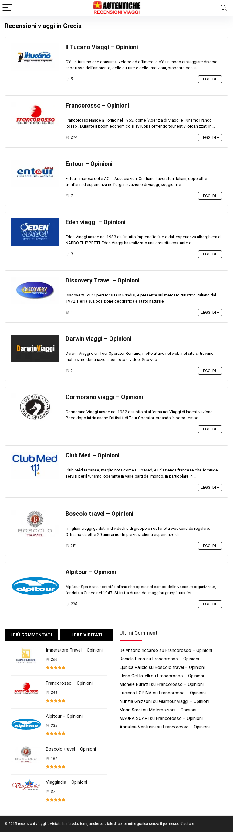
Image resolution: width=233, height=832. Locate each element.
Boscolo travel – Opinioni (99, 513)
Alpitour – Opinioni (91, 572)
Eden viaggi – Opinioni (96, 222)
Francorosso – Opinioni (97, 105)
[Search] (223, 8)
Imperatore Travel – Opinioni (74, 650)
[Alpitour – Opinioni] (35, 571)
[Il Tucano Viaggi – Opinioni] (35, 46)
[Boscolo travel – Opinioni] (35, 512)
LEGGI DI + (210, 79)
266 (54, 659)
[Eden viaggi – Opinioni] (35, 221)
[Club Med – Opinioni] (35, 454)
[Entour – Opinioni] (35, 163)
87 (53, 791)
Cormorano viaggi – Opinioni (104, 397)
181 (74, 545)
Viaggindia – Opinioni (66, 782)
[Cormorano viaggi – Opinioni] (35, 396)
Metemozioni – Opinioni (172, 710)
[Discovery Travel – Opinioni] (35, 279)
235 (74, 604)
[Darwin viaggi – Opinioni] (35, 338)
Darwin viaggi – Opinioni (98, 338)
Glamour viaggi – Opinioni (184, 701)
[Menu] (7, 8)
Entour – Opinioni (89, 163)
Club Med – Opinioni (93, 455)
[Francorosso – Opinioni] (35, 104)
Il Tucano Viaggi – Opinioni (102, 47)
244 (74, 137)
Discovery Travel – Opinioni (103, 280)
